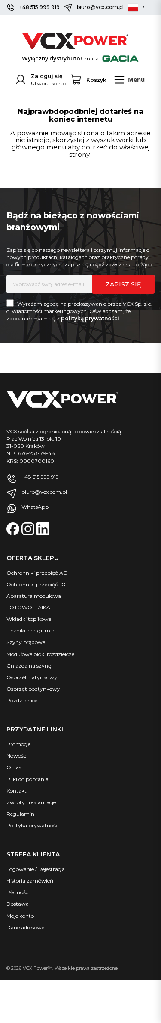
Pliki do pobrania (27, 779)
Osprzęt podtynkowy (33, 689)
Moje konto (20, 916)
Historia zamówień (29, 880)
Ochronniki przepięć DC (36, 584)
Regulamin (20, 814)
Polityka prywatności (33, 825)
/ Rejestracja (49, 869)
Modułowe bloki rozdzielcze (40, 654)
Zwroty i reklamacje (31, 802)
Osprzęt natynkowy (31, 677)
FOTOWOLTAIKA (28, 607)
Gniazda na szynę (28, 665)
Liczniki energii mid (30, 630)
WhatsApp (35, 507)
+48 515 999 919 (39, 7)
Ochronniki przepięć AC (36, 573)
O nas (13, 767)
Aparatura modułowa (33, 596)
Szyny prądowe (25, 642)
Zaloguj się (46, 76)
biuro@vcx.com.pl (100, 7)
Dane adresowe (25, 927)
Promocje (18, 744)
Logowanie (20, 869)
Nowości (16, 755)
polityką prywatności (90, 318)
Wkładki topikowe (28, 619)
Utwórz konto (48, 83)
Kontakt (16, 790)
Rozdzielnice (21, 700)
